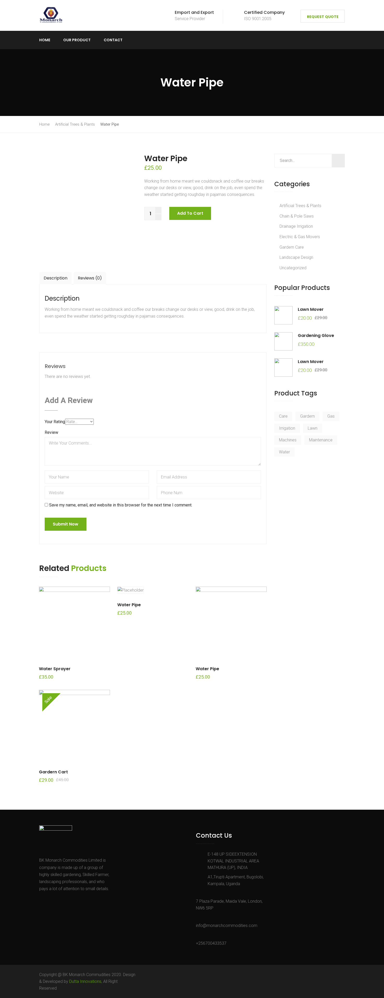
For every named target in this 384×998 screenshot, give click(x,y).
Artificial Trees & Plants (75, 124)
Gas (331, 416)
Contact (113, 40)
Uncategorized (293, 267)
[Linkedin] (64, 900)
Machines (287, 439)
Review (51, 432)
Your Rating (55, 421)
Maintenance (321, 439)
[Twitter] (49, 900)
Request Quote (323, 16)
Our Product (77, 40)
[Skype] (57, 900)
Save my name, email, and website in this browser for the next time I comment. (120, 505)
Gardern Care (292, 247)
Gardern (307, 416)
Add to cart (190, 213)
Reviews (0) (90, 278)
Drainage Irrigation (296, 226)
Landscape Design (296, 257)
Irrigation (287, 428)
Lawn (312, 428)
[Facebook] (42, 900)
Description (55, 278)
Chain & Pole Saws (297, 216)
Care (283, 416)
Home (44, 40)
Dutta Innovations (85, 981)
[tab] (55, 278)
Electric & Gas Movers (300, 236)
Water (284, 452)
